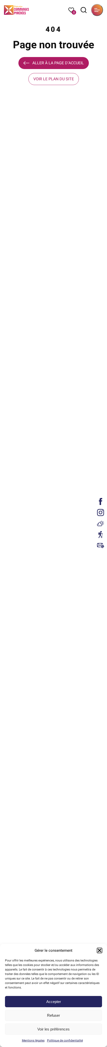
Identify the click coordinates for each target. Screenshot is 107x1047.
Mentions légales (33, 1040)
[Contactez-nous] (100, 545)
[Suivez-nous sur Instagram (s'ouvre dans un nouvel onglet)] (100, 512)
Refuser (53, 1015)
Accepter (53, 1001)
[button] (99, 950)
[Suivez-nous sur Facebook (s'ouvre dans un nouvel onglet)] (100, 501)
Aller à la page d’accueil (58, 63)
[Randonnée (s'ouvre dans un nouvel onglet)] (100, 534)
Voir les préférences (53, 1029)
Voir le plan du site (53, 79)
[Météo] (100, 523)
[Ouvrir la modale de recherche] (83, 10)
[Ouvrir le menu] (97, 10)
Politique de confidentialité (65, 1040)
